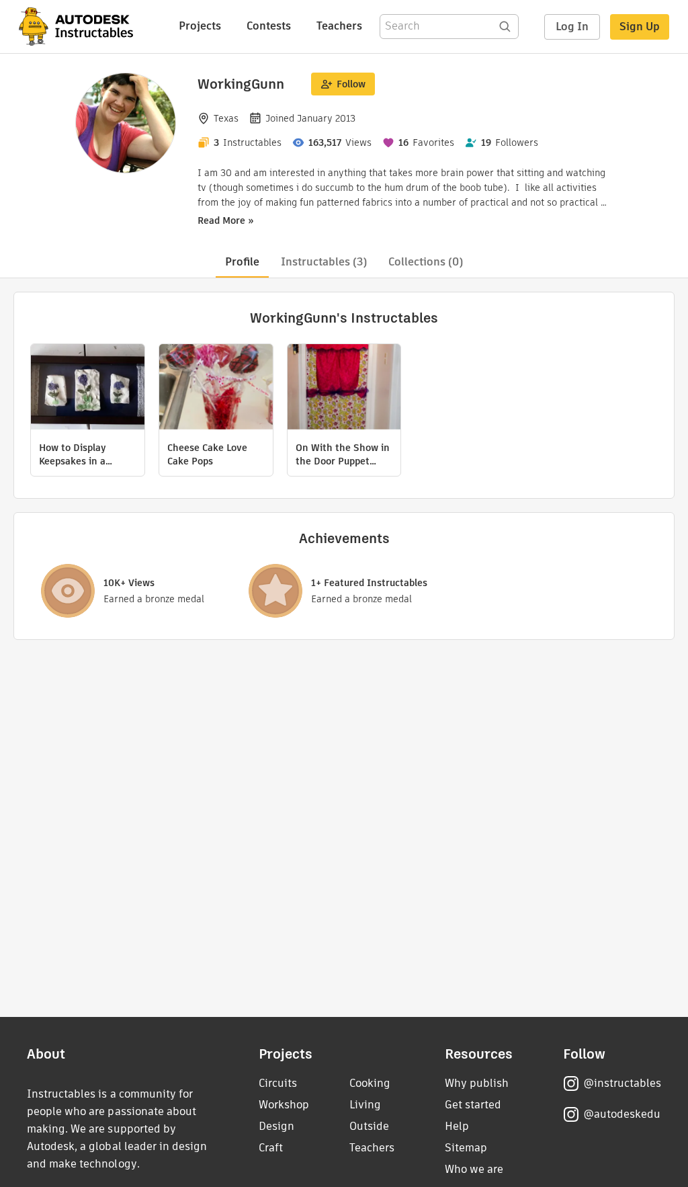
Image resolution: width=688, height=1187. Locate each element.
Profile (242, 262)
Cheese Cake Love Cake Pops (207, 454)
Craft (271, 1147)
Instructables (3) (324, 262)
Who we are (474, 1169)
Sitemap (466, 1147)
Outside (369, 1126)
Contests (269, 26)
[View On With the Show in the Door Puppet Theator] (344, 388)
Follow (351, 84)
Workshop (284, 1104)
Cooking (369, 1083)
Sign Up (639, 26)
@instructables (622, 1083)
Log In (572, 26)
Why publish (477, 1083)
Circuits (278, 1083)
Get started (473, 1104)
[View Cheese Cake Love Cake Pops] (216, 388)
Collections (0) (425, 262)
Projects (200, 26)
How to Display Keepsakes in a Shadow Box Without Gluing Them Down (86, 454)
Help (457, 1126)
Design (276, 1126)
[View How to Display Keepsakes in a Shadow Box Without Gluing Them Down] (87, 388)
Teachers (339, 26)
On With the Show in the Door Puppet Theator (343, 454)
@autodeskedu (621, 1114)
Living (365, 1104)
